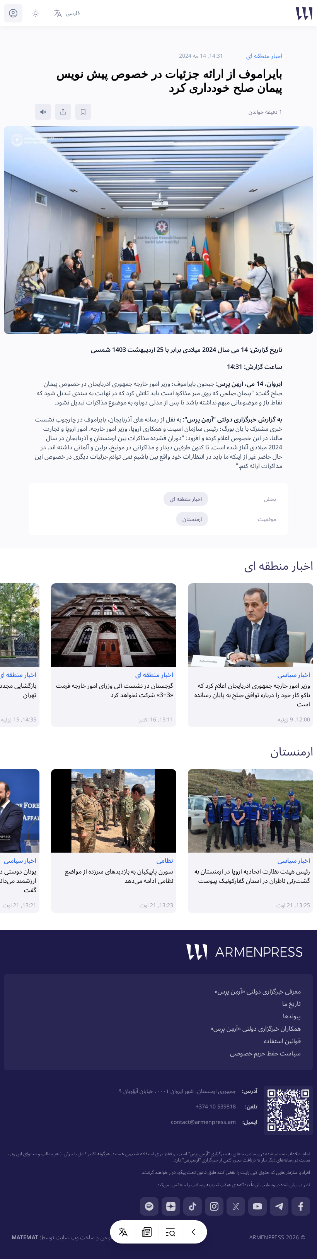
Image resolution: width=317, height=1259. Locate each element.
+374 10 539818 (216, 1106)
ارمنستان (192, 518)
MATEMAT (25, 1237)
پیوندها (292, 1016)
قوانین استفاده (282, 1040)
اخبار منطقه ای (186, 498)
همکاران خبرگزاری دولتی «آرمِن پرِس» (255, 1028)
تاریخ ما (291, 1003)
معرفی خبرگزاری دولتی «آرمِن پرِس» (258, 991)
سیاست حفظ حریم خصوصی (265, 1053)
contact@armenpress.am (203, 1121)
